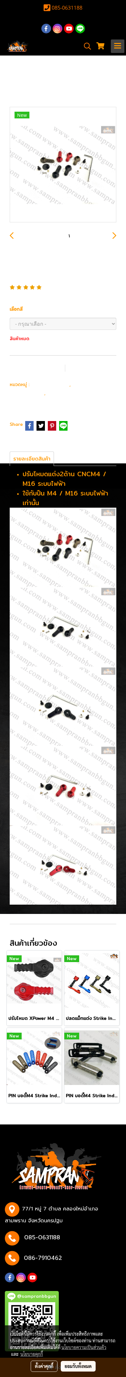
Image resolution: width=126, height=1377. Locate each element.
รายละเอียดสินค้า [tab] (31, 459)
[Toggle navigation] (117, 46)
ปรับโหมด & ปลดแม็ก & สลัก (59, 397)
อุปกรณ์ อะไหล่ (50, 384)
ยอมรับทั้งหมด (78, 1366)
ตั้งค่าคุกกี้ (44, 1366)
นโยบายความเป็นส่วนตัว (83, 1347)
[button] (85, 46)
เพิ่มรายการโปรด (37, 367)
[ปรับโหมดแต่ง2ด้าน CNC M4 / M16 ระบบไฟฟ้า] (63, 165)
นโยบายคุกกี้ (31, 1354)
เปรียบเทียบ (91, 367)
